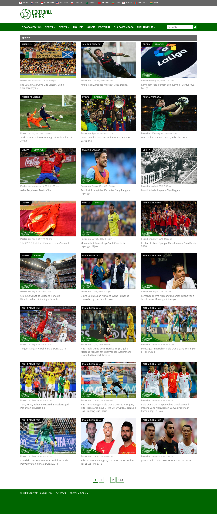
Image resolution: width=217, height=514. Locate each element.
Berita (49, 27)
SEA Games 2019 (31, 27)
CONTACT (61, 493)
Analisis (78, 27)
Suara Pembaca (124, 27)
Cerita (63, 27)
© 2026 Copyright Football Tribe (36, 492)
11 (113, 480)
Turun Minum (145, 27)
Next (120, 480)
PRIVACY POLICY (78, 493)
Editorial (104, 27)
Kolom (91, 27)
